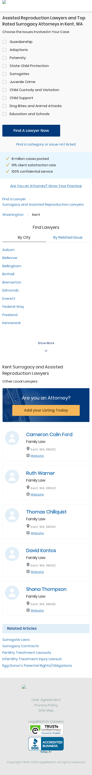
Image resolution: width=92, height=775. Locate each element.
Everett (8, 298)
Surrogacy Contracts (20, 645)
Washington (13, 214)
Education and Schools (30, 113)
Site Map (46, 710)
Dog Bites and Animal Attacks (36, 105)
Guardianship (21, 41)
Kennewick (11, 322)
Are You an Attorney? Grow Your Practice (46, 185)
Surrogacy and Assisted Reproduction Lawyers (43, 204)
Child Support (21, 97)
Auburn (8, 249)
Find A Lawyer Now (31, 130)
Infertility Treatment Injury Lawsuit (32, 658)
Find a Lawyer (14, 198)
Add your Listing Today (46, 410)
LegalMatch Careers (46, 721)
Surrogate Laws (16, 639)
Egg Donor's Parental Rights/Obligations (37, 665)
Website (37, 456)
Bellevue (9, 257)
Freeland (9, 314)
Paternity (18, 57)
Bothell (8, 273)
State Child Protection (29, 65)
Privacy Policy (46, 705)
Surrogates (19, 73)
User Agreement (46, 699)
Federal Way (13, 306)
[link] (46, 691)
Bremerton (11, 282)
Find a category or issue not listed (46, 144)
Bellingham (11, 265)
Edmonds (10, 290)
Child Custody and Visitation (34, 89)
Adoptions (19, 49)
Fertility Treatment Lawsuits (26, 652)
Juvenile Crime (22, 81)
